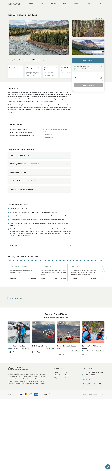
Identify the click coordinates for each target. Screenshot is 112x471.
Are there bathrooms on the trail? (22, 181)
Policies (85, 394)
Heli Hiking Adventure (40, 346)
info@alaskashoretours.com (93, 372)
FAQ (66, 372)
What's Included (24, 60)
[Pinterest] (94, 383)
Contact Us (68, 375)
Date (76, 78)
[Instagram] (89, 383)
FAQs (34, 60)
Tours (15, 10)
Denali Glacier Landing (16, 346)
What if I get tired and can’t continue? (24, 164)
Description (12, 60)
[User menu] (101, 3)
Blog (55, 378)
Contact (75, 4)
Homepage (10, 10)
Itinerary (41, 60)
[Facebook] (83, 383)
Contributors (69, 378)
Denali (12, 323)
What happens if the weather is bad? (24, 189)
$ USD (45, 394)
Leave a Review (16, 298)
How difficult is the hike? (19, 172)
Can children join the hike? (20, 155)
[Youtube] (100, 383)
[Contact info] (80, 3)
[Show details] (102, 66)
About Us (57, 375)
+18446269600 (89, 375)
